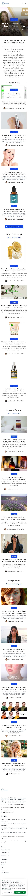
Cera (14, 205)
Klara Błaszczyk (5, 852)
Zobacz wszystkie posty (14, 237)
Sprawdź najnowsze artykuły (14, 226)
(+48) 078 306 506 (7, 810)
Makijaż (3, 870)
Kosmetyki (14, 89)
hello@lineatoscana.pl (8, 812)
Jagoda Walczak (5, 855)
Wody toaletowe (5, 872)
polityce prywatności (6, 889)
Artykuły (4, 816)
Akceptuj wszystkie (20, 892)
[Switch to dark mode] (22, 3)
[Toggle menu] (25, 3)
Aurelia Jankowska (5, 850)
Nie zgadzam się (8, 892)
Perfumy (14, 19)
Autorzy (3, 847)
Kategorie (4, 859)
